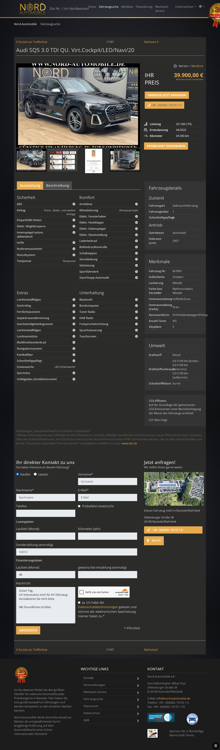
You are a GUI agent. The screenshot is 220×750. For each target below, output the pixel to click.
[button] (202, 6)
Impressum (91, 706)
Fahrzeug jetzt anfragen (167, 95)
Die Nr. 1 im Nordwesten (67, 8)
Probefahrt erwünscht (97, 506)
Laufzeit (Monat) (27, 529)
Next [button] (134, 105)
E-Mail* (83, 490)
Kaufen (25, 474)
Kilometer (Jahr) (89, 529)
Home (92, 7)
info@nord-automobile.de (173, 698)
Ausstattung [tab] (30, 185)
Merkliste (127, 7)
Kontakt (89, 678)
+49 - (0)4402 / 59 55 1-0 (166, 105)
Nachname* (25, 490)
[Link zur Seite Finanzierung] (161, 717)
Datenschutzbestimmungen (98, 607)
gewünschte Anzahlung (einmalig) (102, 567)
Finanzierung (144, 7)
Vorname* (85, 474)
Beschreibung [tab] (57, 185)
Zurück (32, 42)
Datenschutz (92, 713)
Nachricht (23, 583)
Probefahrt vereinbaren (166, 146)
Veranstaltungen (94, 685)
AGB (86, 720)
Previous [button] (20, 105)
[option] (78, 105)
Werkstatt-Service (162, 9)
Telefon (21, 506)
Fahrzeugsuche (108, 7)
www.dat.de (129, 443)
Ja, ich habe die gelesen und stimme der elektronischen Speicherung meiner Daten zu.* (107, 609)
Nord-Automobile (25, 24)
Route (156, 540)
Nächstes (150, 42)
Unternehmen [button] (184, 7)
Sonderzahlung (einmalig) (34, 545)
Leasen (43, 474)
